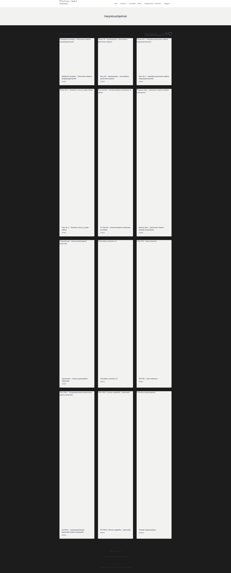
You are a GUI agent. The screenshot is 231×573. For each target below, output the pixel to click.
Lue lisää (142, 538)
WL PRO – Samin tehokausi (148, 379)
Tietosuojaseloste (115, 551)
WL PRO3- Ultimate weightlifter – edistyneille (115, 530)
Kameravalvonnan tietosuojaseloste (116, 556)
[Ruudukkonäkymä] (166, 33)
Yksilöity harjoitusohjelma (147, 530)
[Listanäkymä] (170, 33)
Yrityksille (132, 3)
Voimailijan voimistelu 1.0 (108, 379)
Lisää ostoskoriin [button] (107, 387)
